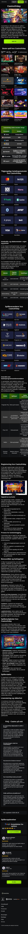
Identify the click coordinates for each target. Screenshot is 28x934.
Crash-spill (15, 52)
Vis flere (14, 882)
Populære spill (3, 52)
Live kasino (9, 52)
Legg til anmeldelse (14, 831)
